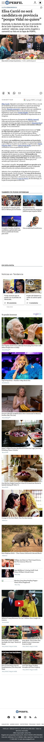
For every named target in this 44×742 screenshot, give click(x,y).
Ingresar (35, 3)
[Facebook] (9, 717)
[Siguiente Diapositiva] (40, 291)
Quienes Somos (14, 724)
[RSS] (30, 717)
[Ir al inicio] (14, 3)
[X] (14, 717)
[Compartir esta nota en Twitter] (9, 93)
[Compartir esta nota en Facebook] (3, 93)
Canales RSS (5, 724)
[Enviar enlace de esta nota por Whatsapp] (14, 93)
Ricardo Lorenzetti (13, 109)
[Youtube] (19, 717)
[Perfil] (22, 712)
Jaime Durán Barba (24, 145)
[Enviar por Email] (19, 93)
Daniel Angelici (23, 112)
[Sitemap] (35, 717)
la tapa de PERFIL (22, 178)
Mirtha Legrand (33, 119)
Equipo (39, 724)
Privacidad (32, 724)
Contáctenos (24, 724)
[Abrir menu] (3, 2)
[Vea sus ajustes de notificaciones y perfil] (40, 3)
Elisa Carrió (5, 104)
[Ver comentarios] (40, 8)
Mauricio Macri (37, 123)
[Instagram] (25, 717)
